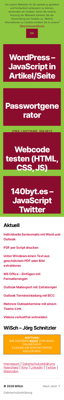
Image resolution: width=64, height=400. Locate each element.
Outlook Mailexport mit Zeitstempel (30, 287)
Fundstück (18, 135)
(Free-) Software (20, 95)
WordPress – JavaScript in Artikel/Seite (32, 66)
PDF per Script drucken (21, 247)
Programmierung (41, 135)
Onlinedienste (45, 95)
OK (32, 33)
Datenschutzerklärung (38, 364)
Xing (24, 367)
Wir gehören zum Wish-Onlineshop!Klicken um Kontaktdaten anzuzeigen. (32, 344)
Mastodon (11, 371)
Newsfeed (11, 367)
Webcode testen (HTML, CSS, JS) (32, 158)
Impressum (12, 364)
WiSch (19, 386)
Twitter (51, 367)
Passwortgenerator (32, 110)
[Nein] (59, 20)
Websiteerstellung (39, 47)
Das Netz (16, 47)
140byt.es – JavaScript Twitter (32, 200)
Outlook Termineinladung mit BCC (29, 295)
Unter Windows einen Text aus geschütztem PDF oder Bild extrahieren (26, 260)
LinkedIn (36, 367)
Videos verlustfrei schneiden (25, 317)
